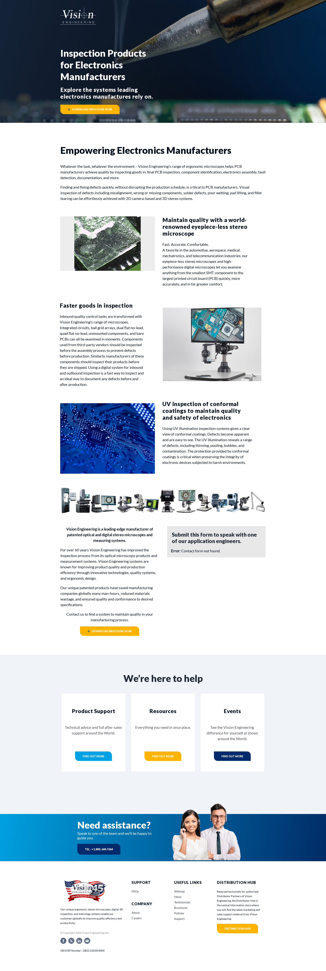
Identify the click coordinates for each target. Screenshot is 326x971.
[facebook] (63, 941)
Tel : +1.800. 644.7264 (99, 849)
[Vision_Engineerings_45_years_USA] (85, 880)
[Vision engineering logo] (78, 11)
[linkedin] (79, 941)
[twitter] (71, 941)
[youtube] (87, 941)
